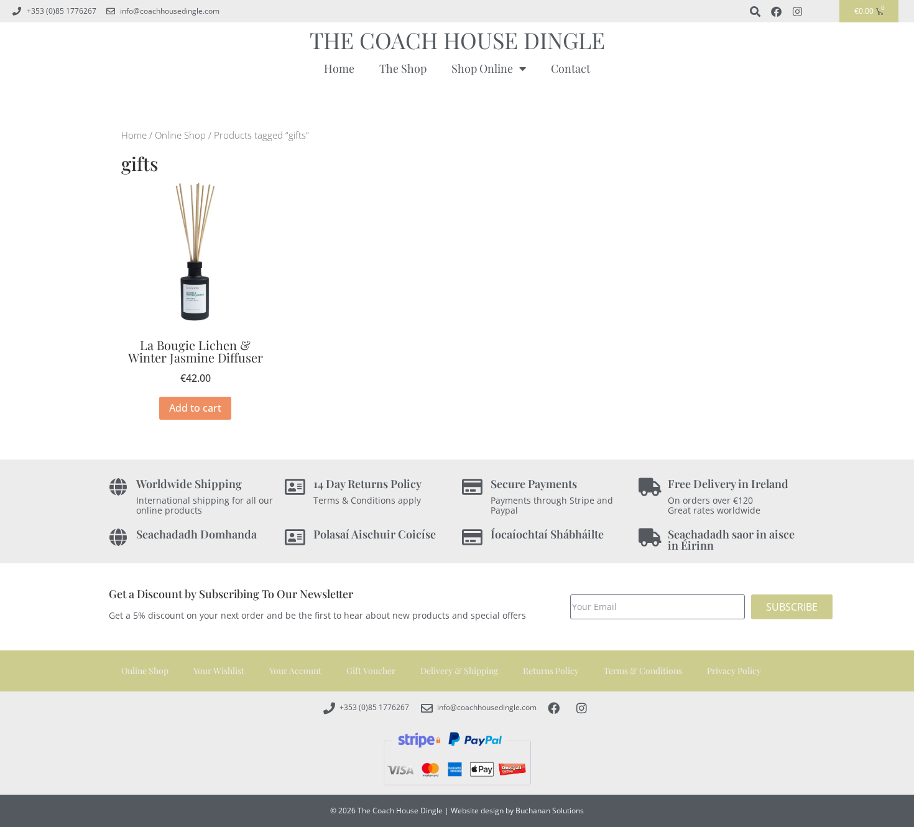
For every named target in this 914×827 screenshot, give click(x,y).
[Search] (754, 11)
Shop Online (482, 68)
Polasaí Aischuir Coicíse (374, 534)
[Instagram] (797, 11)
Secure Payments (534, 483)
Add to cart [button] (195, 408)
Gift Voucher (370, 671)
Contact (570, 68)
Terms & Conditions (643, 671)
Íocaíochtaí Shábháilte (547, 534)
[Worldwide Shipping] (118, 487)
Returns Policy (551, 671)
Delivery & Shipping (459, 671)
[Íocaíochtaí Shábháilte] (472, 538)
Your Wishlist (218, 671)
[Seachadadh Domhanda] (118, 538)
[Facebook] (776, 11)
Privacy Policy (734, 671)
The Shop (403, 68)
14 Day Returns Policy (367, 483)
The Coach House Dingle (457, 40)
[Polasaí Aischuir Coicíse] (295, 538)
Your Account (295, 671)
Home (339, 68)
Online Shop (180, 135)
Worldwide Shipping (189, 483)
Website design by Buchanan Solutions (517, 810)
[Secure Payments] (472, 487)
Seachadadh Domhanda (196, 534)
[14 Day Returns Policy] (295, 487)
